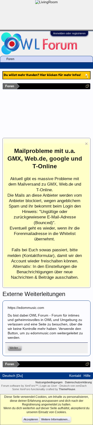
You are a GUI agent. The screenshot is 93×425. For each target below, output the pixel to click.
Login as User (49, 385)
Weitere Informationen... (55, 419)
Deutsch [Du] (12, 376)
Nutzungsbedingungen (48, 382)
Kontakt (75, 376)
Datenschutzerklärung (78, 382)
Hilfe (87, 376)
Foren (10, 59)
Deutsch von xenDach (73, 385)
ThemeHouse (67, 389)
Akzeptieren (31, 419)
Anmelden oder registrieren (69, 33)
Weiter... (14, 348)
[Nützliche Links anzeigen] (87, 86)
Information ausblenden (86, 144)
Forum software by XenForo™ (20, 385)
